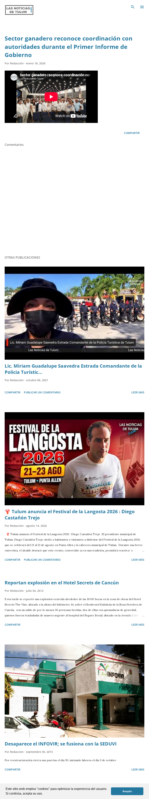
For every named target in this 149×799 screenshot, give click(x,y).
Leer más (137, 392)
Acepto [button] (127, 791)
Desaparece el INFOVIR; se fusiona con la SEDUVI (61, 743)
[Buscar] (132, 7)
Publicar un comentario (42, 392)
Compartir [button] (132, 133)
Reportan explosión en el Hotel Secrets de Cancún (62, 582)
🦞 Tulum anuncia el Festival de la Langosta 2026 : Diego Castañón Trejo (70, 514)
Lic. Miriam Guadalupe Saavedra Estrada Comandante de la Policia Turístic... (73, 369)
